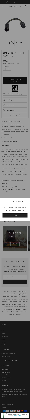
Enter (15, 215)
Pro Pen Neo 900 (17, 415)
